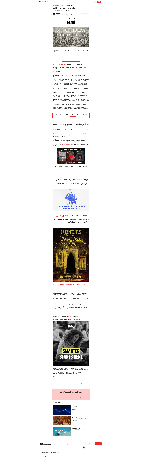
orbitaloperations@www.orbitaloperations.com (71, 395)
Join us (99, 1)
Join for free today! (56, 376)
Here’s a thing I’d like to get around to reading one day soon (65, 225)
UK (63, 186)
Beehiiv (69, 316)
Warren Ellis (58, 13)
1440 (75, 368)
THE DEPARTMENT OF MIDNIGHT (62, 291)
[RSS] (84, 447)
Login (95, 1)
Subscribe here (73, 116)
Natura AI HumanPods (66, 144)
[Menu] (102, 1)
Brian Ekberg (63, 64)
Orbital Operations (56, 5)
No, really (55, 54)
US (66, 186)
